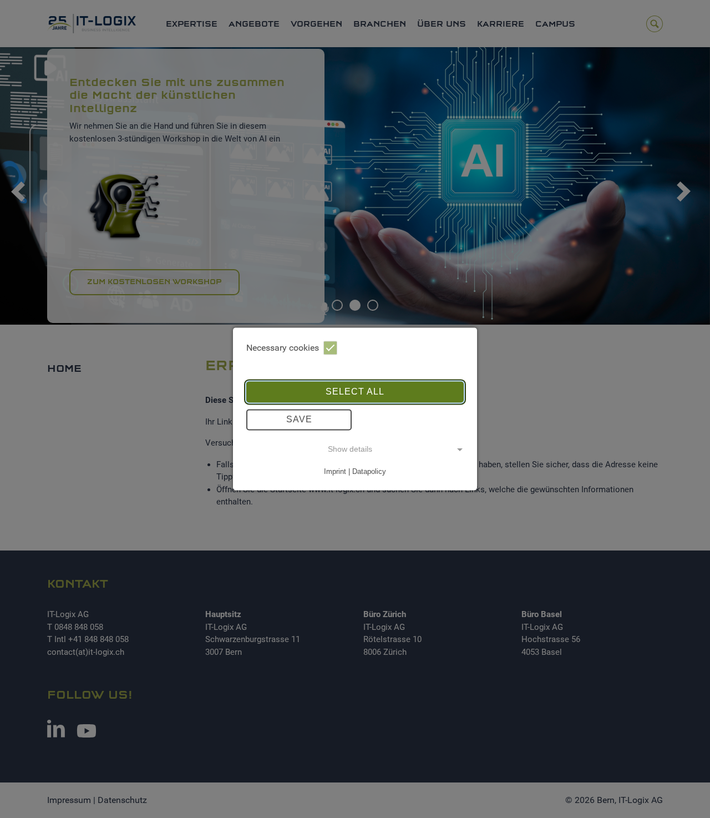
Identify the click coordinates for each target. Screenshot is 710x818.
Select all (355, 391)
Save (299, 419)
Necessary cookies (282, 347)
